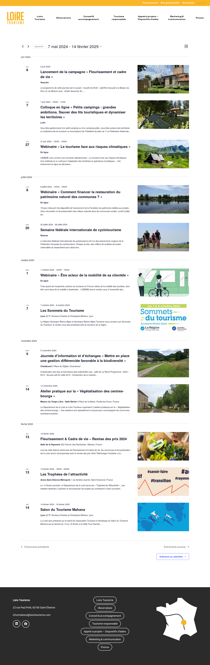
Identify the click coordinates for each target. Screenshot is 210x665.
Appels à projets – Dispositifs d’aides (105, 631)
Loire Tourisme (104, 600)
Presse (105, 647)
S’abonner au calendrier (171, 556)
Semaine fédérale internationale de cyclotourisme (80, 229)
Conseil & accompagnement (105, 615)
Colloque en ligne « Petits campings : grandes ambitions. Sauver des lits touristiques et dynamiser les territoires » (83, 112)
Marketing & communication (105, 639)
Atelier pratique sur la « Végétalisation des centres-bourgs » (82, 393)
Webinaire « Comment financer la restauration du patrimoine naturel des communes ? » (80, 194)
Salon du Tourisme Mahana (62, 509)
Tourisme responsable (105, 623)
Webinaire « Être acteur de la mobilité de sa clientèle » (84, 275)
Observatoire (105, 607)
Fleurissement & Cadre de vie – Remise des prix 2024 (83, 438)
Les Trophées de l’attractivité (64, 474)
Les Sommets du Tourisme (62, 310)
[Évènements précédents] (22, 46)
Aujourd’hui (38, 46)
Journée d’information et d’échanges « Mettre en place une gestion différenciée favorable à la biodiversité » (84, 358)
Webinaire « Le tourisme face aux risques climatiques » (85, 146)
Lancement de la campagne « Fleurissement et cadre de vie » (83, 74)
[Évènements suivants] (28, 46)
